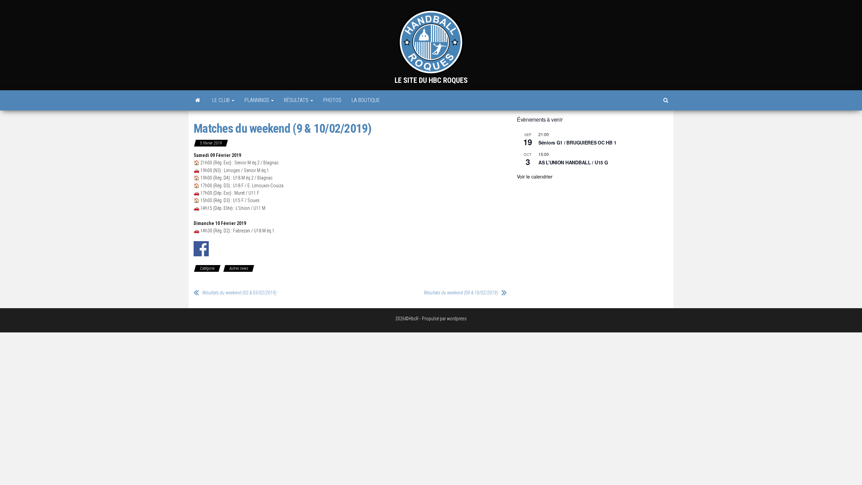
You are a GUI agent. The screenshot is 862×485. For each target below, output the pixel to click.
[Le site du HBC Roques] (198, 100)
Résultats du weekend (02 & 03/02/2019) (239, 292)
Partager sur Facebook (201, 248)
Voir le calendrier (535, 176)
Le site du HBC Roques (431, 80)
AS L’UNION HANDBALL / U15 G (573, 162)
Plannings (257, 100)
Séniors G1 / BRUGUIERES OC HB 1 (577, 142)
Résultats (297, 100)
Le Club (221, 100)
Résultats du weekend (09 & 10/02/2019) (461, 292)
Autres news (238, 268)
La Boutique (366, 100)
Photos (332, 100)
